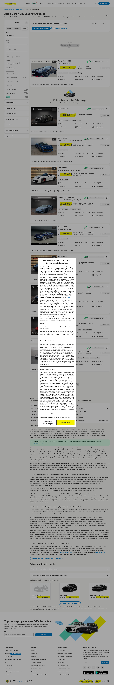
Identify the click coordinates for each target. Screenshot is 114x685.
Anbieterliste (66, 417)
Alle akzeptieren (66, 423)
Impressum (57, 417)
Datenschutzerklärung (46, 417)
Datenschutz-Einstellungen (48, 423)
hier (69, 297)
